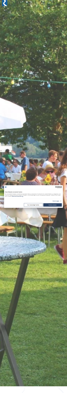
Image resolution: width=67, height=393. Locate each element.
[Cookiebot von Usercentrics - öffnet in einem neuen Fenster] (56, 187)
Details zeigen (56, 201)
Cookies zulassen (52, 205)
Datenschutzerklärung (17, 196)
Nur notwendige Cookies (33, 205)
